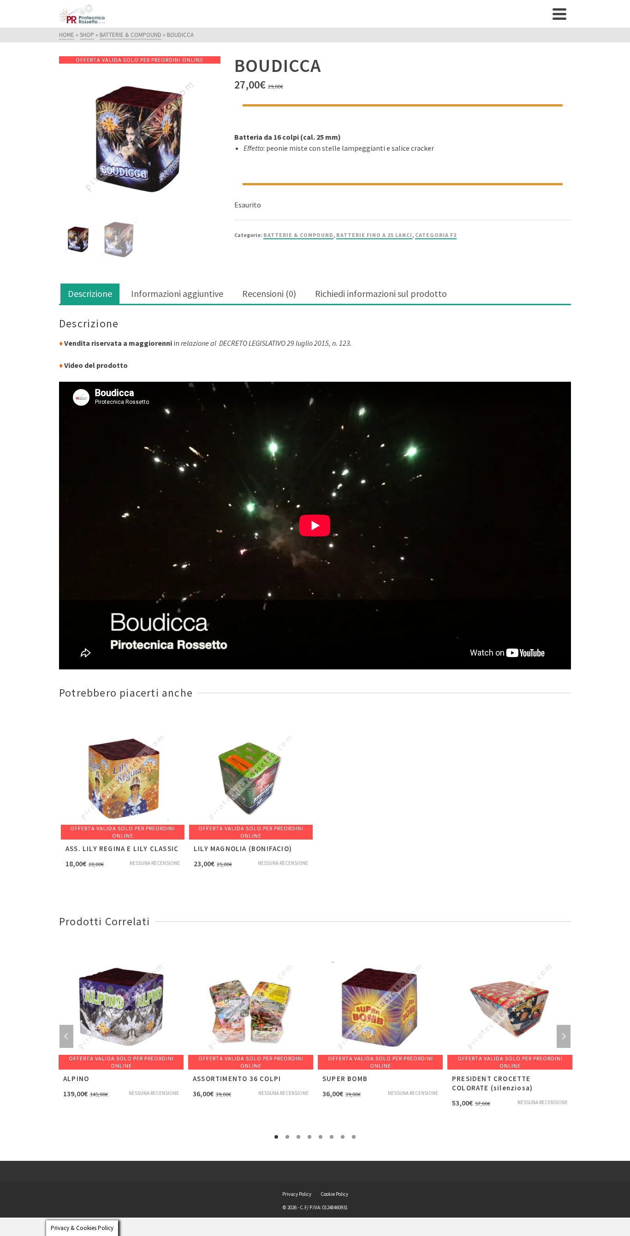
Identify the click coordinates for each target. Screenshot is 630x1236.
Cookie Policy (334, 1194)
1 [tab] (276, 1136)
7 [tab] (342, 1136)
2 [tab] (287, 1136)
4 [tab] (309, 1136)
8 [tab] (353, 1136)
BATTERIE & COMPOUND (298, 234)
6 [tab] (331, 1136)
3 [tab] (298, 1136)
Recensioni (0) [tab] (269, 293)
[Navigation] (559, 14)
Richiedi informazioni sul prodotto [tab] (381, 293)
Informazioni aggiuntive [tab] (177, 293)
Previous (66, 1036)
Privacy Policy (296, 1194)
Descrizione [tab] (90, 293)
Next (564, 1036)
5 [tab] (320, 1136)
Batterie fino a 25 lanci (374, 234)
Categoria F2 (436, 234)
